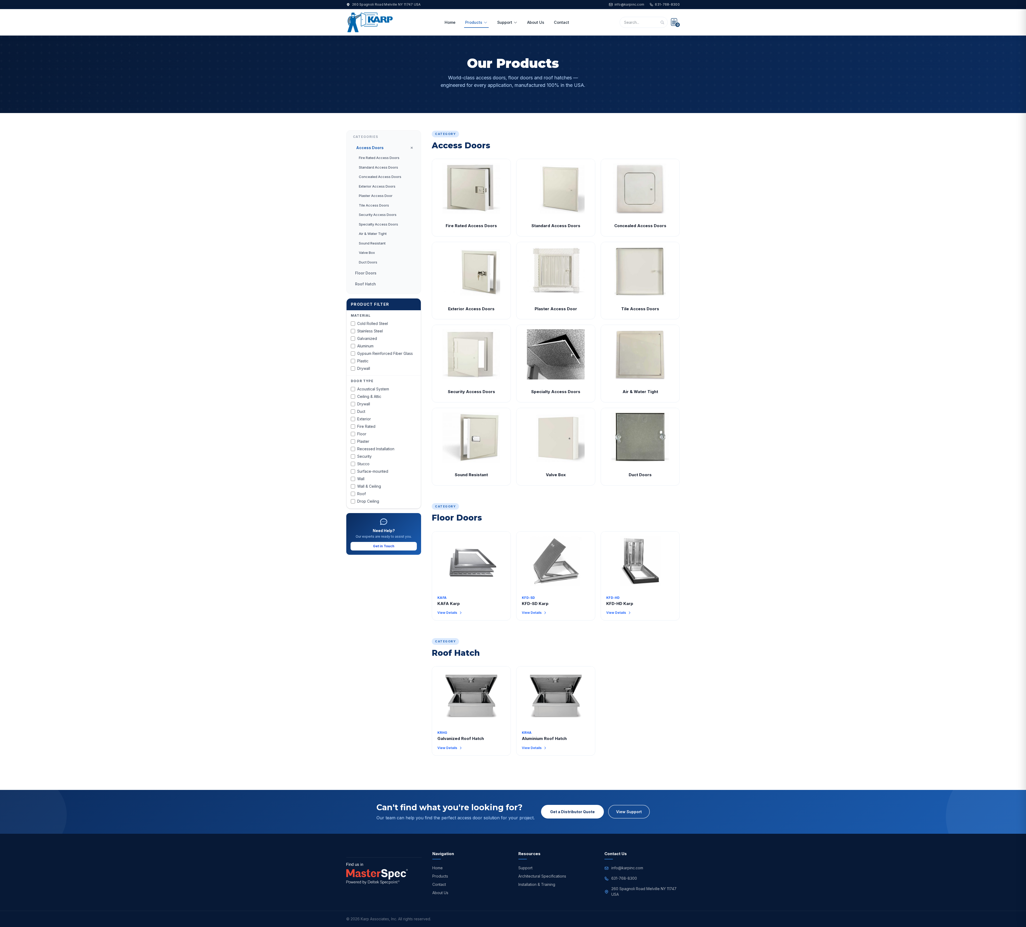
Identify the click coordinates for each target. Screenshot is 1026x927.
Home (450, 22)
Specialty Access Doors (378, 224)
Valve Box (367, 252)
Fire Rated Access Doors (379, 158)
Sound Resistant (372, 243)
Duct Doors (368, 262)
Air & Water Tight (373, 233)
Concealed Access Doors (380, 176)
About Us (535, 22)
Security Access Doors (378, 214)
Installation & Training (536, 884)
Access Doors (370, 147)
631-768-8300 (667, 4)
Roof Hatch (365, 284)
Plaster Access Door (375, 195)
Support (504, 22)
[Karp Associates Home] (370, 22)
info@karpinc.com (629, 4)
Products (473, 22)
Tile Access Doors (374, 205)
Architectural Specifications (542, 876)
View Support (629, 811)
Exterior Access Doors (377, 186)
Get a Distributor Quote (572, 811)
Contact (561, 22)
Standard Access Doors (378, 167)
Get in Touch (383, 546)
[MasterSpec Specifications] (377, 873)
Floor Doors (365, 273)
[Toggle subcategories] (411, 148)
